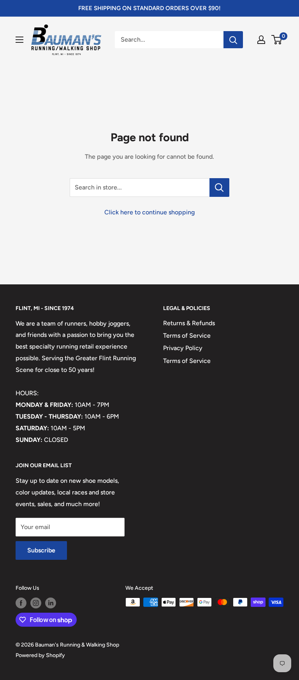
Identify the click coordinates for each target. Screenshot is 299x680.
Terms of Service (187, 335)
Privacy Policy (182, 348)
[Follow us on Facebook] (21, 603)
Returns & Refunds (189, 323)
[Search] (233, 39)
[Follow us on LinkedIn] (50, 603)
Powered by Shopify (40, 655)
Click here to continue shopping (149, 212)
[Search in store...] (219, 187)
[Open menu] (19, 40)
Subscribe (41, 550)
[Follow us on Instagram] (35, 603)
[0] (277, 39)
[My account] (261, 39)
